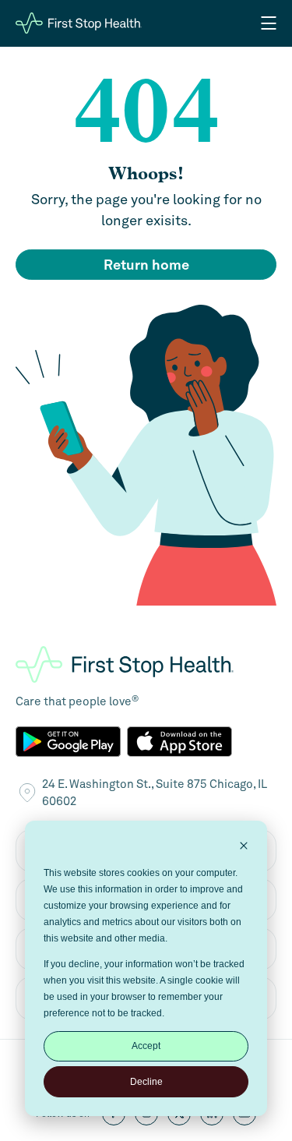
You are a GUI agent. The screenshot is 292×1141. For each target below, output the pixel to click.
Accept (146, 1045)
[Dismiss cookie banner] (243, 847)
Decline (146, 1081)
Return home (146, 264)
